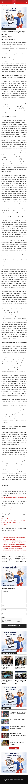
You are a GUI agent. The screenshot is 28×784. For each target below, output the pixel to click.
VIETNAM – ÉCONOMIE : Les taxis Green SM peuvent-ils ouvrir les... (7, 682)
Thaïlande (11, 778)
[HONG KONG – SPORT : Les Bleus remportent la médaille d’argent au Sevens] (5, 714)
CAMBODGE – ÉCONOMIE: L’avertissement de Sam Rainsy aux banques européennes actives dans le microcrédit (13, 33)
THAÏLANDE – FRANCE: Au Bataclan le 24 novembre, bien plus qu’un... (18, 735)
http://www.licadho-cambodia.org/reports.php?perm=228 (13, 497)
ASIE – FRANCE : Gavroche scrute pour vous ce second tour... (18, 720)
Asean (8, 29)
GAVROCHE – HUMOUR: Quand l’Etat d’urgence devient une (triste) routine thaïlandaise (7, 559)
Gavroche (8, 38)
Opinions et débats (8, 779)
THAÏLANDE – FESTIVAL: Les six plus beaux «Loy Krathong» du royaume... (18, 742)
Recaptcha (3, 617)
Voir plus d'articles (13, 748)
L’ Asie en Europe (8, 780)
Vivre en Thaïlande (18, 779)
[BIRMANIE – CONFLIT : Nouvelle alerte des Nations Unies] (5, 728)
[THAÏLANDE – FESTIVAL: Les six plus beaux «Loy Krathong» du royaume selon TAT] (5, 743)
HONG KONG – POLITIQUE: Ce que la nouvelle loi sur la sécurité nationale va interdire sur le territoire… (21, 559)
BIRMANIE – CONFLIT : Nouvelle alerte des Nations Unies (17, 727)
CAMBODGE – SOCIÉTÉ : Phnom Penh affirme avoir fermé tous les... (20, 667)
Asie (16, 778)
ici (14, 530)
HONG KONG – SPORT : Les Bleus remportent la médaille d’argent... (18, 712)
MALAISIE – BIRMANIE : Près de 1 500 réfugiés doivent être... (20, 682)
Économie (13, 29)
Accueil (3, 5)
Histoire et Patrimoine (19, 780)
